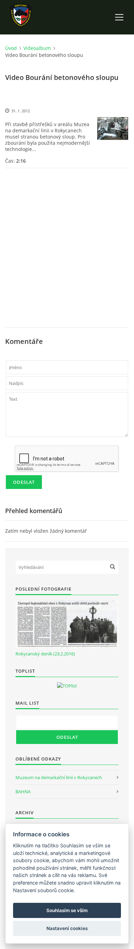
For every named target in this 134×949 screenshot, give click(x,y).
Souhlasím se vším (67, 910)
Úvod (11, 48)
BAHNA (23, 791)
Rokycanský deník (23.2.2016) (45, 654)
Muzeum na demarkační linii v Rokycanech (58, 777)
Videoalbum (37, 48)
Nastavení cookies (67, 928)
